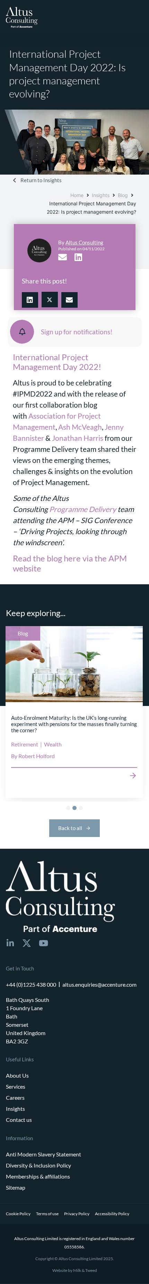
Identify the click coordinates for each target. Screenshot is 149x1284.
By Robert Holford (33, 756)
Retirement (24, 744)
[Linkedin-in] (10, 943)
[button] (30, 300)
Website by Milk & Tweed (74, 1270)
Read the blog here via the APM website (70, 563)
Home (77, 195)
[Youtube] (43, 943)
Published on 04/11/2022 (81, 248)
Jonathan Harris (77, 438)
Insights (100, 195)
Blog (123, 195)
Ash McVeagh (80, 426)
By (80, 242)
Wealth (53, 744)
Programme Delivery (82, 509)
